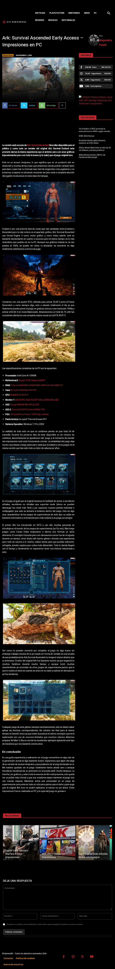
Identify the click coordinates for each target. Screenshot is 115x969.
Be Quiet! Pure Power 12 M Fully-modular (29, 414)
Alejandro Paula (105, 42)
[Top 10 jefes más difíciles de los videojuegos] (94, 842)
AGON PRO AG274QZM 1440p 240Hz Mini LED (36, 399)
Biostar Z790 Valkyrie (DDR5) (31, 380)
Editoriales (8, 55)
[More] (62, 105)
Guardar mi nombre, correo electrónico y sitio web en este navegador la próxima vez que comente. (45, 924)
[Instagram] (73, 957)
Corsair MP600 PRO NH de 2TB (24, 404)
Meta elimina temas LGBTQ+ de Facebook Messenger (92, 156)
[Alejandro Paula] (93, 40)
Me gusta (106, 67)
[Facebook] (64, 957)
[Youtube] (92, 957)
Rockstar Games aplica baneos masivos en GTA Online (92, 141)
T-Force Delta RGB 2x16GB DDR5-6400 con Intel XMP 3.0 (36, 385)
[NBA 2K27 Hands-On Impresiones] (57, 842)
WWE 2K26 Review (86, 136)
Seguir (107, 73)
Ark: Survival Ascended (38, 145)
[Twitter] (82, 957)
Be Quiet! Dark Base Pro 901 (23, 390)
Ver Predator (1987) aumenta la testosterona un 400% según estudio (94, 130)
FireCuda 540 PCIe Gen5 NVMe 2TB (28, 409)
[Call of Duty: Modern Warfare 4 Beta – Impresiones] (21, 842)
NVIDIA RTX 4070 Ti (19, 395)
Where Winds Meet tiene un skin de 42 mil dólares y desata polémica (95, 149)
